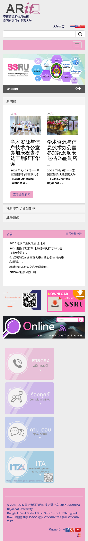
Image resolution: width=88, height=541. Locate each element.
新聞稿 (11, 101)
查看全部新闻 (21, 194)
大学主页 (58, 26)
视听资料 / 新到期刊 (21, 208)
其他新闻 (12, 217)
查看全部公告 (74, 234)
